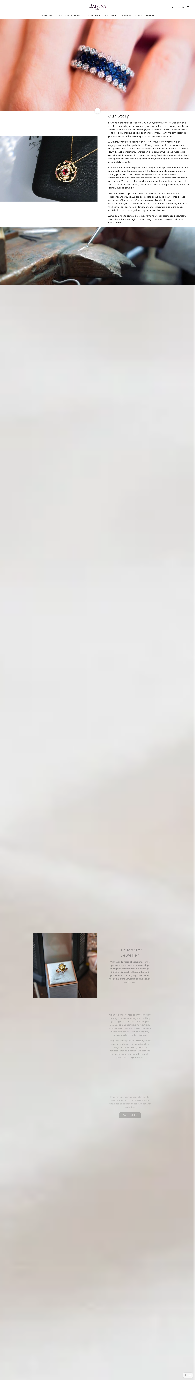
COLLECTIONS (47, 15)
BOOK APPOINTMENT (145, 15)
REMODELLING (111, 15)
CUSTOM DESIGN (93, 15)
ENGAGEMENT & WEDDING (69, 15)
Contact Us (130, 1115)
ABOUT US (126, 15)
